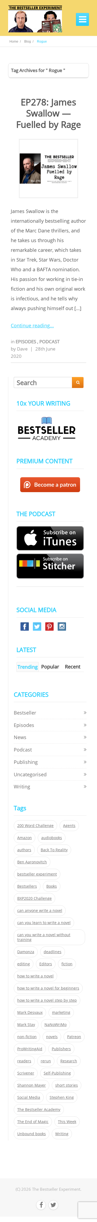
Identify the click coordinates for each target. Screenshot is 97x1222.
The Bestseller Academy (38, 1109)
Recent (72, 666)
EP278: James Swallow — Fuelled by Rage (48, 113)
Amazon (24, 837)
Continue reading (30, 325)
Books (51, 886)
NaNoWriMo (55, 1024)
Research (68, 1061)
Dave (22, 349)
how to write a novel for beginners (48, 988)
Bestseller (25, 712)
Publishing (26, 762)
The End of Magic (32, 1121)
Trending (28, 667)
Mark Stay (26, 1024)
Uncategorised (30, 774)
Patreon (74, 1036)
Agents (69, 825)
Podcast (49, 341)
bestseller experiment (37, 874)
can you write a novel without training (43, 937)
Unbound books (31, 1133)
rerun (46, 1061)
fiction (66, 964)
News (20, 737)
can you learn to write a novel (44, 922)
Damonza (25, 951)
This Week (67, 1121)
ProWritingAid (29, 1048)
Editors (45, 964)
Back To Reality (54, 849)
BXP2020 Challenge (34, 898)
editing (23, 964)
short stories (66, 1085)
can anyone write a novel (39, 910)
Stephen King (62, 1097)
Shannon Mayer (31, 1085)
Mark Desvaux (30, 1012)
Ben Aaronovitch (32, 862)
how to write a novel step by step (47, 1000)
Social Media (28, 1097)
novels (52, 1036)
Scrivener (25, 1073)
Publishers (61, 1048)
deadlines (52, 951)
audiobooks (51, 837)
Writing (22, 786)
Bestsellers (27, 886)
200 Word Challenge (35, 825)
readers (24, 1061)
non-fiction (27, 1036)
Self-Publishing (57, 1073)
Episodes (26, 341)
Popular (50, 666)
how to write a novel (35, 976)
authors (24, 849)
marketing (61, 1012)
